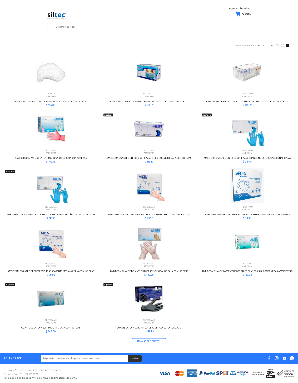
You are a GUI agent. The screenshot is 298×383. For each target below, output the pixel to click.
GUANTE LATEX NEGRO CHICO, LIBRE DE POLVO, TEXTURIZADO (149, 328)
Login (231, 8)
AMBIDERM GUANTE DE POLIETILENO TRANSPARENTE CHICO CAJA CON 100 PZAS (149, 215)
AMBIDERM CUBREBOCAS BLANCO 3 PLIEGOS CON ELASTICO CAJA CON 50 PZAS (247, 102)
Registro (244, 8)
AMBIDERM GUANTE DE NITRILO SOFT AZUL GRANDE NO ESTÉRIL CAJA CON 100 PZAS (247, 158)
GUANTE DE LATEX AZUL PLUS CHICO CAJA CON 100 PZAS (50, 328)
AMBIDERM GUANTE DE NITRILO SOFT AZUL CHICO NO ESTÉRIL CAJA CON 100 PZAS (148, 158)
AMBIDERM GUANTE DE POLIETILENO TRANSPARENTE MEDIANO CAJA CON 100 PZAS (50, 271)
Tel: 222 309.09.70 (29, 374)
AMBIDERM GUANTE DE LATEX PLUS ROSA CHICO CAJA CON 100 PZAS (51, 158)
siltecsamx (149, 94)
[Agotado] (149, 129)
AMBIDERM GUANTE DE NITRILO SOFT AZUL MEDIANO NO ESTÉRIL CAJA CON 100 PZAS (51, 215)
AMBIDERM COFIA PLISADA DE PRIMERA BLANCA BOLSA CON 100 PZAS (50, 102)
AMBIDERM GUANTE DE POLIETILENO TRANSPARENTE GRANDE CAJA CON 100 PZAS (247, 215)
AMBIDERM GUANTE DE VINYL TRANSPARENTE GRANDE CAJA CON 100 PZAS (149, 271)
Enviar (135, 359)
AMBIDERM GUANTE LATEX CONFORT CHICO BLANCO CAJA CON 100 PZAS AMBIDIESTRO (247, 271)
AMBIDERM (51, 96)
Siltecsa (51, 94)
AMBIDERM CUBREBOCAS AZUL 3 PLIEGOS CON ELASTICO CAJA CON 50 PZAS (148, 102)
